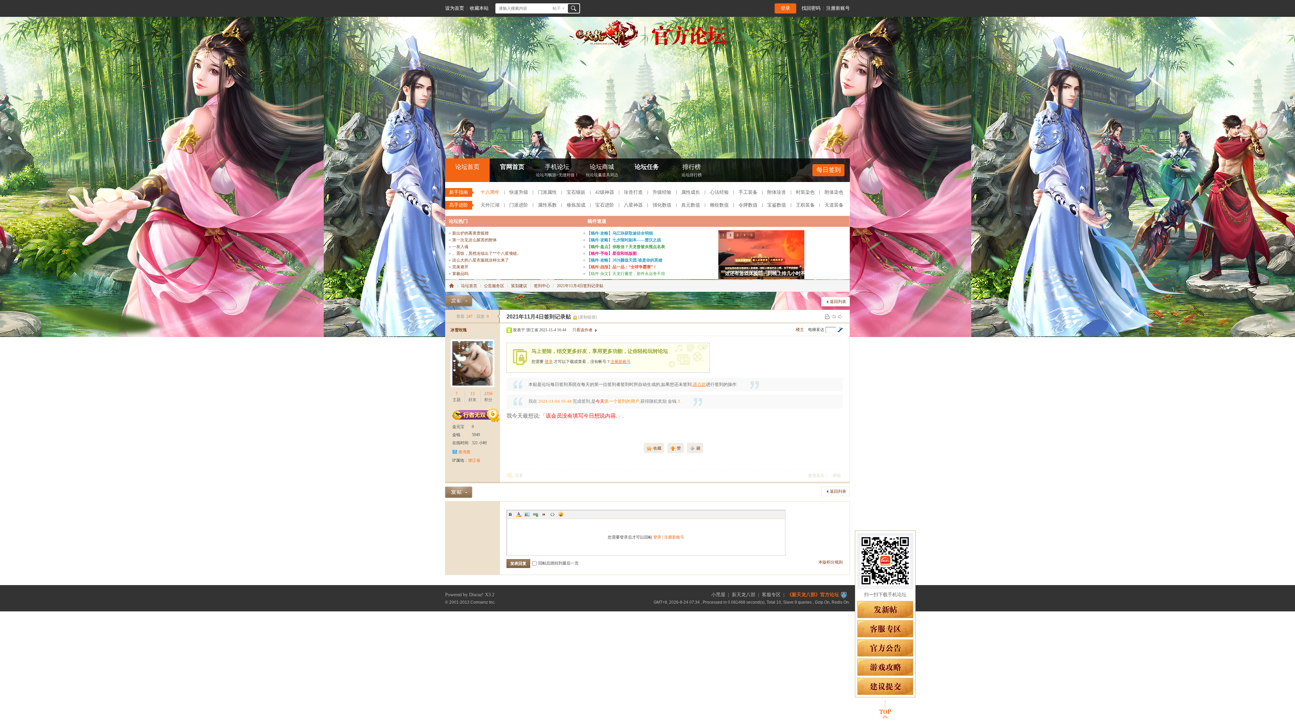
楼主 (800, 329)
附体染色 (834, 192)
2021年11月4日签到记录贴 (580, 285)
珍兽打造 (633, 192)
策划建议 (519, 285)
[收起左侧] (498, 316)
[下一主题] (840, 316)
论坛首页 (467, 166)
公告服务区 (494, 285)
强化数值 (662, 205)
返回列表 (838, 301)
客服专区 (771, 594)
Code (552, 514)
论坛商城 (602, 170)
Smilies (560, 514)
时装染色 (805, 192)
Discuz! (476, 594)
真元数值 (690, 205)
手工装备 (748, 192)
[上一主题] (833, 316)
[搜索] (573, 8)
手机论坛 (557, 170)
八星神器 (633, 205)
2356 (488, 393)
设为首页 (454, 8)
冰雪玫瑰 (459, 330)
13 (472, 393)
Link (535, 514)
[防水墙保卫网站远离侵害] (843, 594)
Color (518, 514)
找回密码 (811, 8)
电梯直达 (816, 329)
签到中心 (542, 285)
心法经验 (719, 192)
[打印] (827, 316)
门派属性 (547, 192)
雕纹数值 (719, 205)
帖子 (557, 8)
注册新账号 (838, 8)
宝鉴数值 (776, 205)
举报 (837, 475)
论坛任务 (647, 166)
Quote (544, 514)
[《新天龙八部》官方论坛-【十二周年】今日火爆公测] (647, 46)
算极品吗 (460, 273)
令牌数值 (748, 205)
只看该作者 (582, 330)
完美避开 (460, 267)
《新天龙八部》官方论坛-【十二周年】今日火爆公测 (451, 286)
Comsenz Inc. (482, 602)
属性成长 (690, 192)
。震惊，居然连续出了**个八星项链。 (486, 253)
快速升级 (518, 192)
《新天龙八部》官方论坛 (813, 594)
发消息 (464, 452)
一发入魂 (460, 246)
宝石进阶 (604, 205)
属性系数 (547, 205)
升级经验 (662, 192)
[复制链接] (587, 317)
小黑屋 (718, 594)
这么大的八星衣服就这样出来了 (480, 260)
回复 (519, 475)
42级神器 (604, 192)
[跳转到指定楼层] (840, 329)
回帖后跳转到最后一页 (558, 563)
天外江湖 (490, 205)
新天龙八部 (743, 594)
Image (527, 514)
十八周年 (490, 192)
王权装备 (805, 205)
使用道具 (816, 475)
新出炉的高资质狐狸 (470, 233)
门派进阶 (518, 205)
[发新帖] (458, 300)
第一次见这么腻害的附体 (474, 240)
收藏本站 (479, 8)
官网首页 (512, 166)
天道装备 (834, 205)
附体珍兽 (776, 192)
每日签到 (828, 169)
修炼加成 (576, 205)
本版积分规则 (830, 562)
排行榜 (692, 170)
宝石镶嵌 (576, 192)
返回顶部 (885, 709)
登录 (785, 8)
